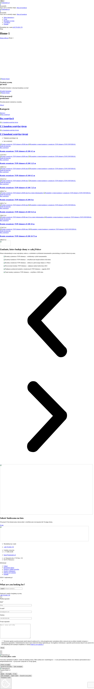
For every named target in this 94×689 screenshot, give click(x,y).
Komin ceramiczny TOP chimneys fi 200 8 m (17, 200)
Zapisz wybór (14, 675)
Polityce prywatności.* (37, 644)
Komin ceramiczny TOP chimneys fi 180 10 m (17, 224)
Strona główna (4, 38)
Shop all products (22, 7)
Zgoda (2, 674)
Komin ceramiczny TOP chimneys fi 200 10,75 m (18, 236)
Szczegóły (8, 674)
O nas (15, 674)
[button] (47, 4)
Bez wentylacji (4, 147)
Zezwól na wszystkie (6, 666)
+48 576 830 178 (17, 27)
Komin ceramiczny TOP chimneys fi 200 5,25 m (18, 163)
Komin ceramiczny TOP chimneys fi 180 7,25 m (18, 188)
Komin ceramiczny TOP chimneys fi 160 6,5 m (17, 175)
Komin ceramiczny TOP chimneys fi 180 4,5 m (17, 151)
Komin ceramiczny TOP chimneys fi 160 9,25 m (18, 212)
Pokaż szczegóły (5, 664)
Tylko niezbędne (18, 666)
